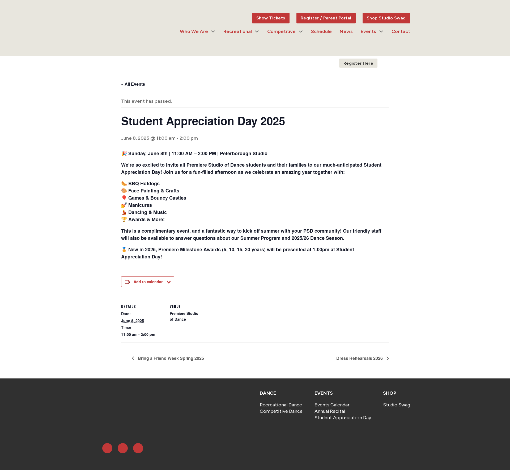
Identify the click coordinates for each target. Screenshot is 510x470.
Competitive (281, 31)
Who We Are (194, 31)
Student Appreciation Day (342, 417)
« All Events (133, 84)
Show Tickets (270, 17)
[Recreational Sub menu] (256, 31)
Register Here (358, 63)
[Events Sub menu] (381, 31)
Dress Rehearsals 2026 (360, 358)
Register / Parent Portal (326, 17)
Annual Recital (329, 411)
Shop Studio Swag (386, 17)
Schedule (321, 31)
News (346, 31)
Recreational (237, 31)
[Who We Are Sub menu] (213, 31)
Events (368, 31)
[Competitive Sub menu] (300, 31)
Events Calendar (332, 405)
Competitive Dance (281, 411)
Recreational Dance (281, 405)
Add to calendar (148, 281)
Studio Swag (396, 405)
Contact (401, 31)
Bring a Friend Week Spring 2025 (170, 358)
